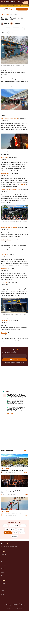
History (13, 529)
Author (5, 526)
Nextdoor (5, 32)
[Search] (14, 9)
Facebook (16, 29)
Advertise (3, 583)
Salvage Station (4, 282)
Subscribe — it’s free (22, 9)
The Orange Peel (5, 173)
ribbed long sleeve (20, 405)
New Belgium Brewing (6, 240)
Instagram (7, 604)
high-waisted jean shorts (15, 409)
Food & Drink (3, 554)
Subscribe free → (14, 359)
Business (23, 526)
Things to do (5, 14)
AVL (8, 9)
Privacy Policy (10, 608)
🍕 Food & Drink (14, 526)
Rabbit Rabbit (4, 254)
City (7, 529)
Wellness (14, 536)
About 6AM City (4, 587)
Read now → (25, 2)
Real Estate (20, 529)
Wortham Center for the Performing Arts (10, 189)
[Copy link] (11, 32)
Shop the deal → (10, 413)
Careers (2, 590)
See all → (26, 450)
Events (15, 533)
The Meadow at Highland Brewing (9, 227)
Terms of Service (18, 608)
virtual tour (23, 184)
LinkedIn (22, 604)
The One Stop (4, 333)
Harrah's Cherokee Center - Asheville (9, 118)
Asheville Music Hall (5, 320)
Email (8, 29)
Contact (2, 594)
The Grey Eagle (4, 157)
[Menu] (2, 9)
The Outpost (4, 268)
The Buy (22, 533)
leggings (23, 410)
